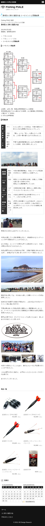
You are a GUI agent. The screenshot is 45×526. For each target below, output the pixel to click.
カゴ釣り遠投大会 (7, 513)
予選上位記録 (7, 36)
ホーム (4, 509)
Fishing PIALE (15, 6)
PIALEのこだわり (7, 517)
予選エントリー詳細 (9, 39)
